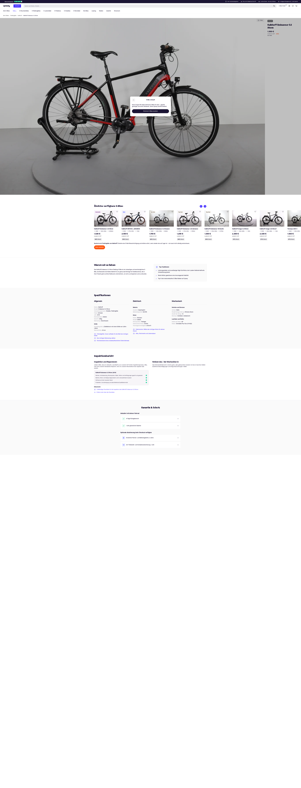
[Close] (152, 1)
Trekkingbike (13, 15)
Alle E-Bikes (6, 15)
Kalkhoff (20, 15)
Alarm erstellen (99, 247)
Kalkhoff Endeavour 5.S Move (30, 15)
